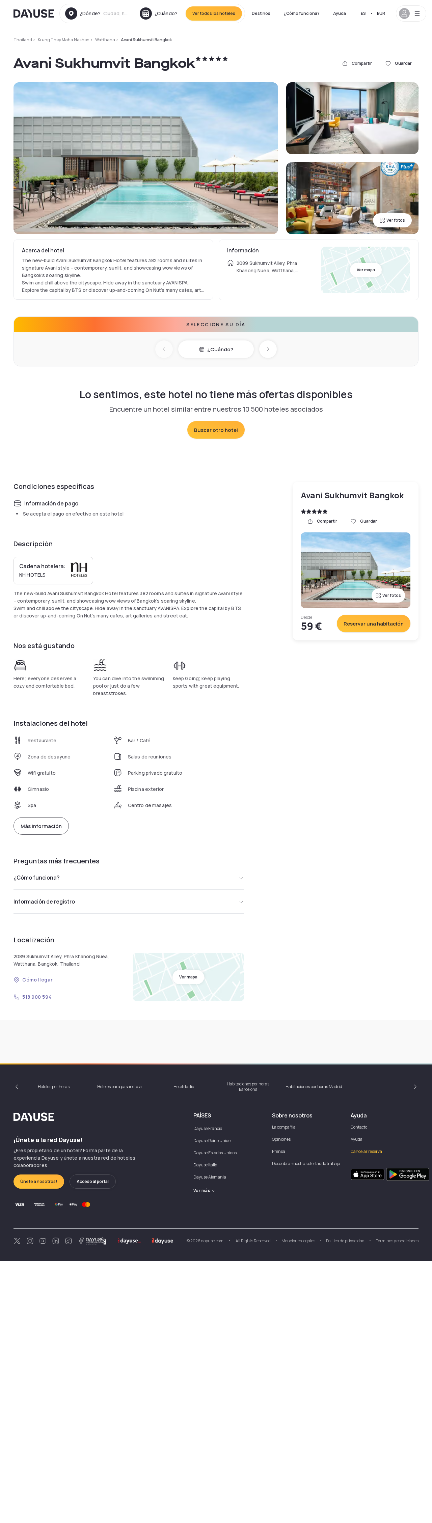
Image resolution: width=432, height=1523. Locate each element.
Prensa (278, 1151)
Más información (41, 826)
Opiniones (281, 1139)
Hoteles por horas (54, 1086)
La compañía (284, 1127)
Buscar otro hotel (216, 430)
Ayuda (339, 13)
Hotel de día (183, 1086)
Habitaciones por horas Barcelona (248, 1086)
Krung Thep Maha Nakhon (63, 40)
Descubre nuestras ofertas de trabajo (306, 1163)
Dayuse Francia (207, 1128)
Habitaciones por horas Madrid (314, 1086)
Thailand (23, 40)
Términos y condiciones (396, 1241)
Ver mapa (366, 270)
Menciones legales (298, 1241)
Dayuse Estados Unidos (215, 1153)
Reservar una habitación (374, 623)
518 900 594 (37, 997)
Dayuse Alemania (209, 1177)
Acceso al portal (93, 1181)
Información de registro (44, 901)
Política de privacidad (345, 1241)
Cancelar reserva (366, 1151)
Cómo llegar (37, 979)
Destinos (261, 13)
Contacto (359, 1127)
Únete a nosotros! (38, 1181)
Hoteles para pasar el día (119, 1086)
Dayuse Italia (205, 1165)
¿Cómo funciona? (302, 13)
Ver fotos (395, 220)
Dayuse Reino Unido (212, 1140)
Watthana (105, 40)
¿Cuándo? (220, 349)
